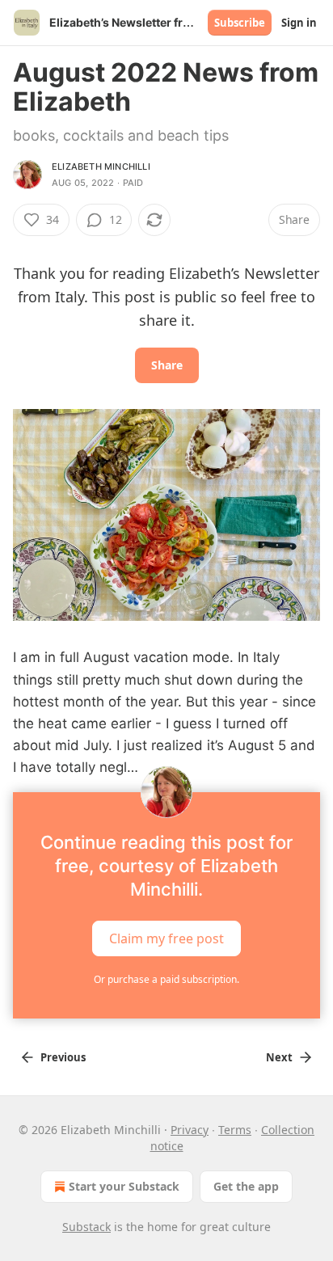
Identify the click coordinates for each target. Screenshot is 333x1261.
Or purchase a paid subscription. (166, 979)
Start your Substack (124, 1186)
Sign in (299, 22)
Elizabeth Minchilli (101, 166)
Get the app (246, 1186)
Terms (234, 1129)
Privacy (190, 1129)
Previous (63, 1057)
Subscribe (239, 22)
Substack (86, 1226)
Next (279, 1057)
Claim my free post (166, 938)
